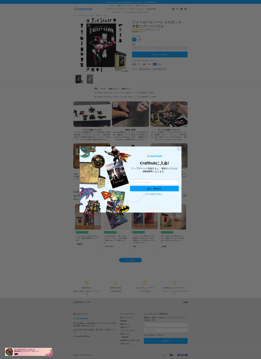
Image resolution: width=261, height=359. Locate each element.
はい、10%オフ (154, 188)
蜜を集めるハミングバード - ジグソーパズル (27, 351)
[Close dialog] (179, 149)
